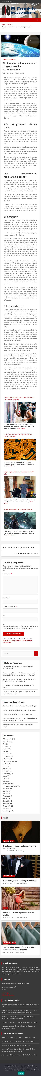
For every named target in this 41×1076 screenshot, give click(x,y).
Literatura (6, 771)
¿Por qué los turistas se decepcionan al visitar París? (19, 1022)
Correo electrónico (10, 606)
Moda (5, 776)
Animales (6, 741)
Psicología (6, 796)
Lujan (5, 714)
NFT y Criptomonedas (10, 786)
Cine (4, 751)
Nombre (6, 598)
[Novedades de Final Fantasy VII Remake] (20, 513)
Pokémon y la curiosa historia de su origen (23, 1055)
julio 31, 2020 (7, 952)
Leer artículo (21, 428)
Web (4, 615)
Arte (4, 744)
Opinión (5, 791)
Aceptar (21, 1073)
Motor (5, 779)
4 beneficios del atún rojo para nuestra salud (19, 547)
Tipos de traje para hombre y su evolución (20, 881)
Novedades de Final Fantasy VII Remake (18, 509)
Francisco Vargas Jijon (10, 718)
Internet (5, 769)
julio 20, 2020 (7, 73)
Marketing (6, 774)
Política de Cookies (8, 995)
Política (5, 793)
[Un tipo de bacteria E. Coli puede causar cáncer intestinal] (20, 440)
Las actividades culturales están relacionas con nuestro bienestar (19, 398)
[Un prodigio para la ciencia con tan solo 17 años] (20, 477)
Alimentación (7, 739)
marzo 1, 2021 (7, 851)
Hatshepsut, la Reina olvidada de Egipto (23, 706)
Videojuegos (7, 811)
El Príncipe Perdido (18, 73)
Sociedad (6, 803)
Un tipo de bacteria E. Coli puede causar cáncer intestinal (18, 435)
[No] (39, 1070)
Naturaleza (6, 784)
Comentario (7, 574)
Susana (5, 706)
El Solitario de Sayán (19, 851)
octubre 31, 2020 (8, 883)
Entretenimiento (8, 761)
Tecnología (6, 806)
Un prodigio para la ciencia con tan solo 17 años (19, 473)
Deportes (6, 754)
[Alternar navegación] (4, 20)
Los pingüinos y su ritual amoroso (24, 710)
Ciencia (5, 60)
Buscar (36, 653)
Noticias (12, 60)
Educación (6, 759)
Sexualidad (6, 801)
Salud (5, 798)
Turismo (5, 808)
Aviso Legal (5, 993)
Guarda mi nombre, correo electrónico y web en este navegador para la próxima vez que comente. (20, 627)
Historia (5, 764)
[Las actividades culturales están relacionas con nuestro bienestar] (20, 403)
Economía (6, 756)
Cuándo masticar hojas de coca (25, 553)
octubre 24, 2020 (8, 917)
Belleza (5, 746)
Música (5, 781)
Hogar (5, 766)
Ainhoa (5, 725)
